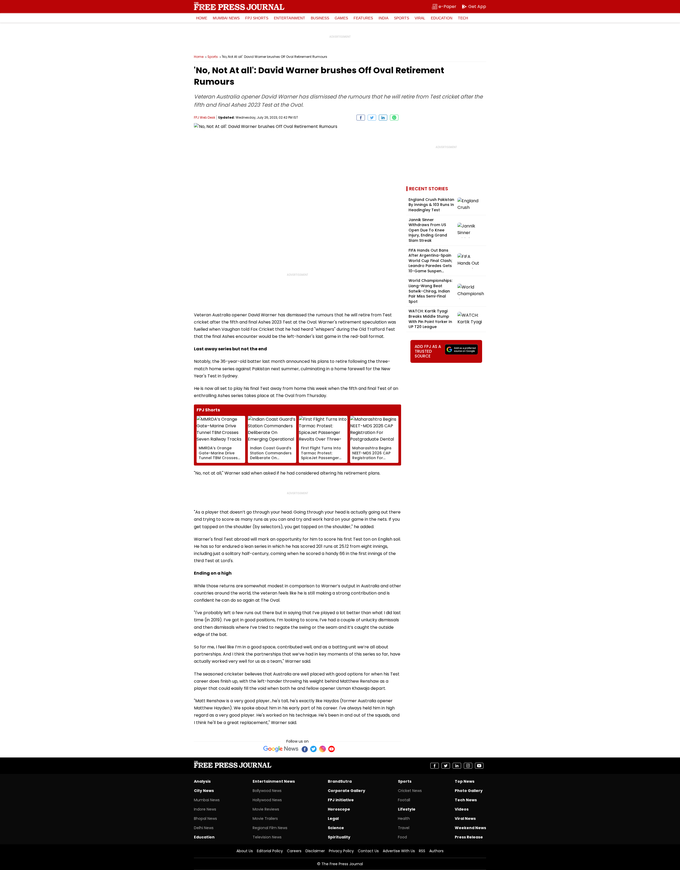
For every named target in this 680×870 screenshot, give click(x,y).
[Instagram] (322, 749)
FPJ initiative (341, 800)
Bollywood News (267, 790)
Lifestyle (406, 809)
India (383, 18)
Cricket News (410, 790)
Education (441, 18)
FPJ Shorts (256, 18)
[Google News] (281, 749)
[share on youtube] (479, 766)
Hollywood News (267, 800)
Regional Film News (270, 827)
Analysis (202, 781)
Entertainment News (274, 781)
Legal (333, 818)
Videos (462, 809)
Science (336, 827)
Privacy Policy (341, 851)
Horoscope (339, 809)
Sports (401, 18)
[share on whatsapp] (394, 117)
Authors (436, 851)
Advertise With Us (399, 851)
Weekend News (470, 827)
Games (341, 18)
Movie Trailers (265, 818)
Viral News (465, 818)
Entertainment (289, 18)
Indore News (205, 809)
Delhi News (204, 827)
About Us (244, 851)
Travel (403, 827)
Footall (404, 800)
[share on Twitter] (372, 117)
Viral (420, 18)
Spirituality (339, 837)
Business (320, 18)
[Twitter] (313, 749)
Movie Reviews (266, 809)
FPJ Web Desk (204, 117)
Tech (463, 18)
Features (363, 18)
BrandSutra (340, 781)
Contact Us (368, 851)
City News (204, 790)
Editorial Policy (270, 851)
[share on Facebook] (360, 117)
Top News (464, 781)
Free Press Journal (239, 6)
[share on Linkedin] (383, 117)
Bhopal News (205, 818)
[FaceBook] (304, 749)
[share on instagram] (468, 766)
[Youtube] (331, 749)
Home (201, 18)
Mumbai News (226, 18)
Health (404, 818)
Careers (294, 851)
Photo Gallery (469, 790)
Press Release (469, 837)
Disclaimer (315, 851)
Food (402, 837)
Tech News (466, 800)
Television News (267, 837)
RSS (422, 851)
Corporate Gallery (346, 790)
